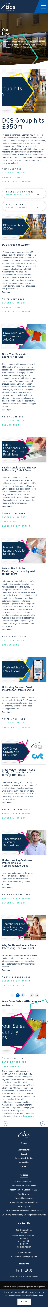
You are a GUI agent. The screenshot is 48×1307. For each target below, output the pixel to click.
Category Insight (14, 173)
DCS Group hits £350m (16, 244)
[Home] (24, 1134)
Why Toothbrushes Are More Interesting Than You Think (19, 947)
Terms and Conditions (24, 1181)
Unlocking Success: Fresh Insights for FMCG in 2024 (18, 689)
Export (24, 1154)
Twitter (17, 47)
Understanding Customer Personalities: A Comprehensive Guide (17, 863)
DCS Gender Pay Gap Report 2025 (24, 1202)
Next (37, 995)
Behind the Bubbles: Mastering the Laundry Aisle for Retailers (19, 571)
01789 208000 (24, 1252)
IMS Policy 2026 (24, 1206)
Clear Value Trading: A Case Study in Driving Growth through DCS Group (18, 772)
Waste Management (24, 1198)
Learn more (38, 1295)
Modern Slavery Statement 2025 (24, 1190)
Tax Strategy (24, 1194)
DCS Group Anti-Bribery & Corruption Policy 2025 (24, 1215)
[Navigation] (43, 6)
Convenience (10, 425)
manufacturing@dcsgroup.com (24, 1256)
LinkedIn (8, 47)
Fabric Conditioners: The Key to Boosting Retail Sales (19, 469)
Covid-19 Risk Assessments (24, 1186)
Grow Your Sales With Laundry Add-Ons (15, 355)
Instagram (26, 1270)
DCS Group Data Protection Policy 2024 (24, 1211)
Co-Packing (24, 1162)
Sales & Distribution (16, 182)
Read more (7, 292)
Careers (24, 1166)
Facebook (28, 47)
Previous (5, 1123)
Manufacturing (12, 177)
